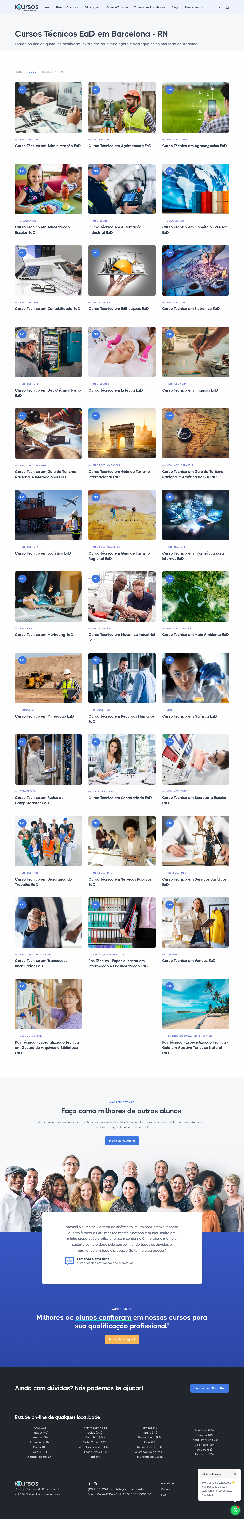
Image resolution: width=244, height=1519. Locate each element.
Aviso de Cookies (209, 1483)
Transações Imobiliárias (149, 7)
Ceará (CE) (40, 1452)
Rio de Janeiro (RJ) (149, 1447)
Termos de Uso (207, 1489)
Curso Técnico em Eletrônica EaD (191, 308)
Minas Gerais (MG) (95, 1452)
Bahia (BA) (39, 1447)
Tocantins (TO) (204, 1454)
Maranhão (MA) (95, 1437)
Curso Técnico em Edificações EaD (118, 308)
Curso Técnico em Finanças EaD (190, 390)
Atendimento (192, 7)
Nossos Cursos (66, 7)
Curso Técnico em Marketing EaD (44, 634)
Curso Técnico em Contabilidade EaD (47, 308)
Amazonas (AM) (40, 1442)
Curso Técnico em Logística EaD (43, 553)
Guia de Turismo (117, 7)
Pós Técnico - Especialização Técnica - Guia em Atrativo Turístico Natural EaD (195, 1047)
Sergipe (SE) (204, 1449)
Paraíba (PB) (149, 1428)
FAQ (163, 1495)
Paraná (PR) (149, 1432)
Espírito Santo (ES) (95, 1428)
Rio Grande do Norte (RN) (149, 1452)
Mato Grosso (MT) (94, 1442)
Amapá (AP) (40, 1437)
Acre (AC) (40, 1428)
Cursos (166, 1489)
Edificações (92, 7)
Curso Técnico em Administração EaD (48, 146)
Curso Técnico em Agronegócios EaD (194, 146)
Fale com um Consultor (210, 1388)
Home (45, 7)
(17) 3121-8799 (98, 1489)
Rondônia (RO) (204, 1430)
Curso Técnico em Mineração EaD (44, 716)
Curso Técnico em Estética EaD (115, 390)
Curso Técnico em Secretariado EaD (120, 798)
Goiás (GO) (94, 1432)
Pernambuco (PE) (149, 1437)
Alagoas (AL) (40, 1432)
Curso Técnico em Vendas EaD (189, 960)
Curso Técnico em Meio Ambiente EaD (195, 634)
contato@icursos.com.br (127, 1489)
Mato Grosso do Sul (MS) (94, 1447)
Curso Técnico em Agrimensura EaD (120, 146)
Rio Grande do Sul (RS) (149, 1456)
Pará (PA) (94, 1456)
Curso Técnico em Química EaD (189, 716)
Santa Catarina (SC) (204, 1440)
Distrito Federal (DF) (40, 1456)
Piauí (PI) (149, 1442)
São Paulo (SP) (204, 1444)
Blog (175, 7)
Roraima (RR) (204, 1435)
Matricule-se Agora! (122, 1140)
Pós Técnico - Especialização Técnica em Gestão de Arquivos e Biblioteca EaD (47, 1047)
